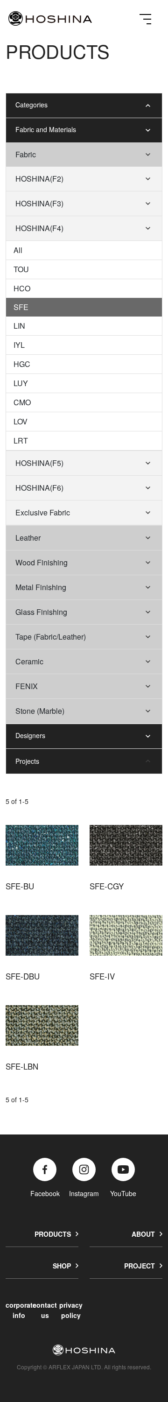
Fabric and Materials (45, 129)
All (18, 250)
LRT (21, 440)
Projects (27, 761)
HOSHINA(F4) (39, 228)
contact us (45, 1309)
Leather (28, 537)
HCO (22, 288)
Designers (30, 735)
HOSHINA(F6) (39, 487)
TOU (21, 269)
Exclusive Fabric (42, 512)
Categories (31, 104)
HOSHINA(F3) (39, 203)
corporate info (21, 1309)
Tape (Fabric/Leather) (50, 636)
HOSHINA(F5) (39, 463)
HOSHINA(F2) (39, 178)
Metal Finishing (40, 587)
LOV (21, 421)
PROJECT (139, 1265)
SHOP (62, 1265)
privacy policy (71, 1309)
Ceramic (29, 661)
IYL (19, 344)
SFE (21, 307)
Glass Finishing (41, 611)
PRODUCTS (53, 1234)
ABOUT (143, 1234)
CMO (22, 402)
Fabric (25, 154)
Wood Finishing (41, 562)
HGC (22, 364)
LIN (19, 325)
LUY (21, 383)
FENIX (26, 686)
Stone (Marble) (39, 710)
